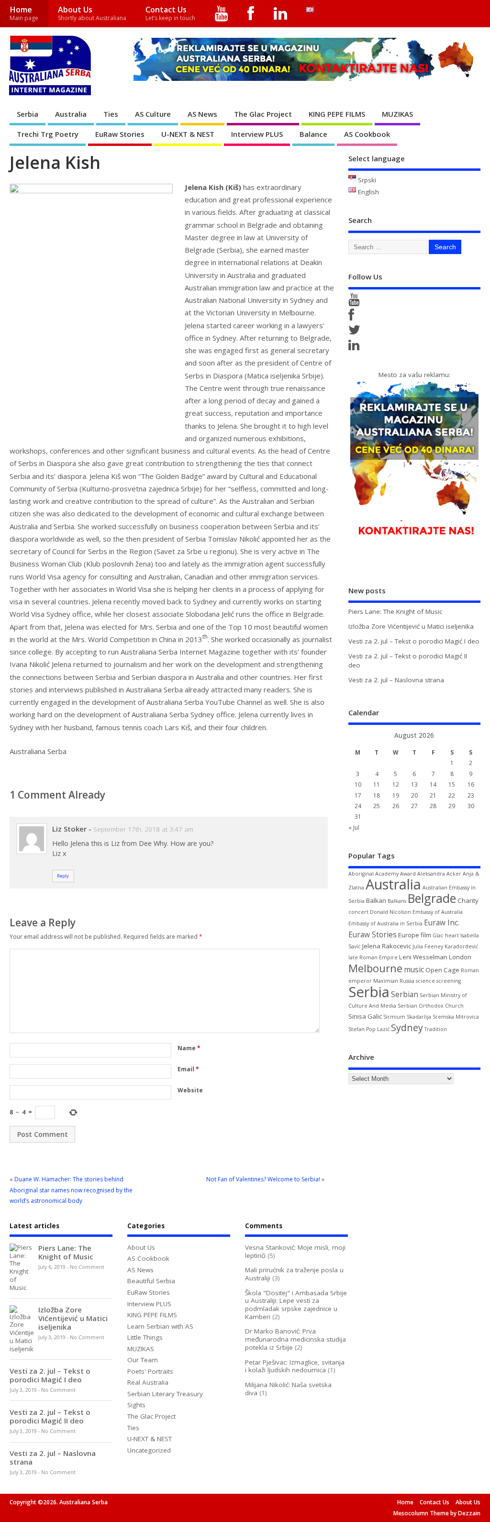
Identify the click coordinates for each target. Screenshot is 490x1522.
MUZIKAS (397, 114)
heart (452, 935)
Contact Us (170, 13)
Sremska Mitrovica (456, 1016)
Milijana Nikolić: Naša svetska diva (288, 1388)
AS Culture (153, 114)
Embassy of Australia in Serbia (385, 923)
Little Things (145, 1337)
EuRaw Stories (120, 134)
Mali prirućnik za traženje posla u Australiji (294, 1274)
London (460, 957)
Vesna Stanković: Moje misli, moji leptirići (295, 1251)
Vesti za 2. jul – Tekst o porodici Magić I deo (413, 641)
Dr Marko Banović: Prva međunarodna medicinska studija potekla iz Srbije (295, 1339)
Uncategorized (149, 1450)
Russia (407, 981)
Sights (136, 1404)
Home (24, 13)
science (425, 981)
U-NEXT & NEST (187, 134)
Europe (408, 935)
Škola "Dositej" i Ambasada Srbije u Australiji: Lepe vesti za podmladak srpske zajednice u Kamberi (296, 1305)
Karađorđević (461, 946)
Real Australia (147, 1382)
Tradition (435, 1029)
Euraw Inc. (441, 922)
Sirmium (394, 1016)
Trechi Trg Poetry (47, 134)
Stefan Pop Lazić (369, 1029)
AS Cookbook (367, 134)
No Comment (87, 1267)
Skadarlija (419, 1016)
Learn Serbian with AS (160, 1326)
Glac (438, 935)
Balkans (397, 901)
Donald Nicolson (390, 912)
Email (188, 1069)
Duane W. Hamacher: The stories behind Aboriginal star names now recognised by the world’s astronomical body (71, 1190)
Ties (110, 114)
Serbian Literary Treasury (165, 1393)
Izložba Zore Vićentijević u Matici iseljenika (411, 626)
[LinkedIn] (280, 13)
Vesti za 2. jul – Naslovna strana (396, 680)
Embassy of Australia (437, 912)
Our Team (142, 1359)
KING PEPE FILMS (337, 114)
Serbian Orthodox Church (431, 1005)
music (414, 969)
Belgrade (432, 898)
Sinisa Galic (365, 1016)
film (426, 935)
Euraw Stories (372, 934)
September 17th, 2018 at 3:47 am (143, 829)
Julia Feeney (427, 946)
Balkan (376, 900)
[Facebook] (251, 13)
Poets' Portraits (150, 1371)
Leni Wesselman (423, 957)
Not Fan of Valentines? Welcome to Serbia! (263, 1179)
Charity (468, 900)
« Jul (353, 827)
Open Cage (442, 970)
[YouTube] (221, 13)
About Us (92, 13)
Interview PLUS (257, 134)
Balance (313, 134)
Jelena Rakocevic (386, 946)
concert (358, 912)
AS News (202, 114)
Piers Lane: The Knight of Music (395, 611)
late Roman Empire (373, 957)
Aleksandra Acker (439, 873)
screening (448, 981)
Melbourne (375, 968)
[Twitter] (356, 332)
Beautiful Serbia (151, 1281)
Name (189, 1048)
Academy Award (395, 873)
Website (190, 1090)
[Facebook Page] (352, 317)
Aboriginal (361, 873)
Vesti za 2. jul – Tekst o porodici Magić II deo (50, 1416)
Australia (71, 114)
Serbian (404, 994)
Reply (63, 876)
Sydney (407, 1027)
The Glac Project (263, 114)
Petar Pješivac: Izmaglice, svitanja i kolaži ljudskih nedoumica (295, 1366)
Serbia (27, 114)
